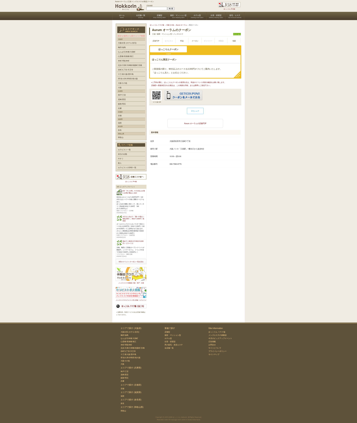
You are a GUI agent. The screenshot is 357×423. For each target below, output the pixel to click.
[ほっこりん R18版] (229, 4)
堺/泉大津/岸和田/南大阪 (128, 78)
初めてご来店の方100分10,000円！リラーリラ (133, 242)
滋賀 (120, 122)
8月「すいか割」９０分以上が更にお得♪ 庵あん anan (134, 192)
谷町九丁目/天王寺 (125, 69)
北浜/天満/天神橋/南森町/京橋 (130, 65)
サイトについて (214, 348)
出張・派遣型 (170, 341)
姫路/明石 (122, 103)
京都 (120, 115)
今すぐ (120, 158)
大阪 (120, 87)
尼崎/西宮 (122, 99)
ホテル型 (168, 338)
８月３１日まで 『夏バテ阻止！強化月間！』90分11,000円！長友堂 (133, 218)
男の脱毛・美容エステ (174, 344)
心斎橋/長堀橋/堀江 (126, 56)
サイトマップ (213, 354)
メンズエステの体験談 (217, 335)
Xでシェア (195, 111)
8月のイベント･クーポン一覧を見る (131, 261)
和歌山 (120, 137)
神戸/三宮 (122, 95)
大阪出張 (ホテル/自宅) (127, 42)
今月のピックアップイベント (220, 338)
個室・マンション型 (173, 335)
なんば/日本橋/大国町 (126, 51)
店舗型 (167, 331)
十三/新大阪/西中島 (126, 74)
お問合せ (212, 344)
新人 (120, 163)
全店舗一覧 (169, 348)
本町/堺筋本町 (123, 60)
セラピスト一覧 (124, 149)
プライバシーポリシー (217, 351)
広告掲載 (212, 341)
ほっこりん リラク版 (216, 331)
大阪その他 (122, 83)
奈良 (120, 130)
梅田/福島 (122, 47)
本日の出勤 (122, 154)
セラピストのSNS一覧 (127, 167)
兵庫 (120, 108)
